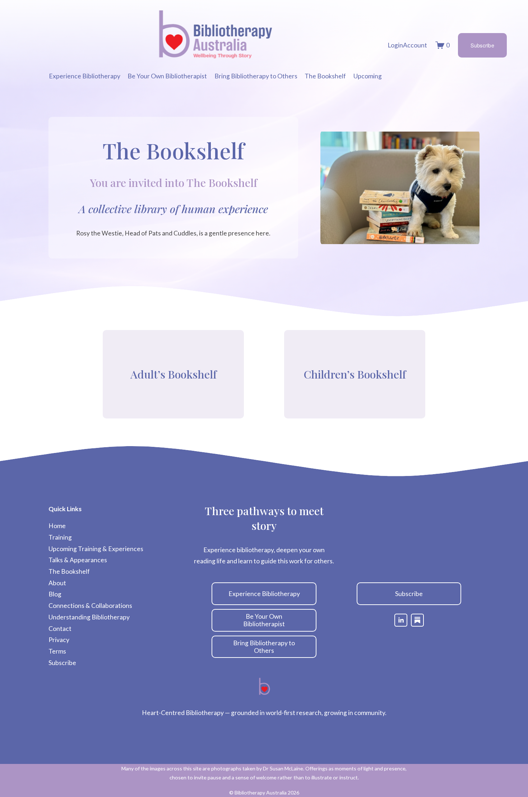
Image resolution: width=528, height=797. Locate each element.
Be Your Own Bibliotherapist (264, 620)
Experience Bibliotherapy (264, 593)
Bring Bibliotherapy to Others (264, 646)
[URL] (417, 620)
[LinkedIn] (400, 620)
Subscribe (482, 45)
